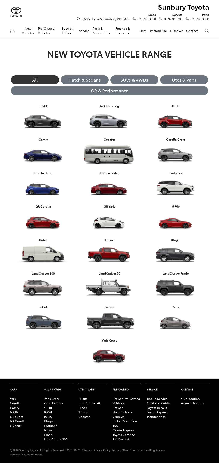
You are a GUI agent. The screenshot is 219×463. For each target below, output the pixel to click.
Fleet (143, 31)
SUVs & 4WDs (134, 80)
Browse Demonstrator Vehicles (123, 412)
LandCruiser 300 (55, 439)
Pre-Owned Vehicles (46, 30)
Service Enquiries (159, 403)
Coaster (84, 416)
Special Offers (67, 30)
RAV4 (48, 412)
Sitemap (87, 450)
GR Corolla (17, 421)
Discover (176, 31)
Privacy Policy (102, 450)
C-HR (48, 407)
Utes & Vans (184, 80)
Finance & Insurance (122, 30)
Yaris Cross (52, 398)
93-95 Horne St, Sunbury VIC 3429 (105, 19)
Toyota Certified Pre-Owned (124, 437)
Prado (48, 435)
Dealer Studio (34, 454)
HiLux (48, 430)
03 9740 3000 (147, 19)
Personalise (158, 31)
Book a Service (157, 398)
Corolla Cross (54, 403)
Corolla (15, 403)
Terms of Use (120, 450)
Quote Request (123, 430)
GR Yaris (16, 426)
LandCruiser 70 (89, 403)
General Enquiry (192, 403)
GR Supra (16, 416)
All (35, 80)
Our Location (190, 398)
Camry (14, 407)
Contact (192, 31)
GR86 (14, 412)
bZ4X (48, 416)
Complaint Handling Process (147, 450)
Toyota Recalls (157, 407)
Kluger (49, 421)
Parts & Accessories (101, 30)
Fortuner (50, 426)
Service (84, 31)
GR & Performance (109, 90)
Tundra (83, 412)
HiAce (82, 407)
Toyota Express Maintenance (157, 414)
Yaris (13, 398)
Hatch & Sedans (84, 80)
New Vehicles (28, 30)
